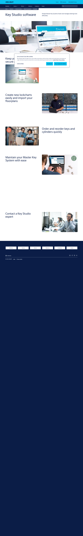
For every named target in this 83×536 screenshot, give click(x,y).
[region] (41, 60)
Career (43, 6)
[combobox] (70, 6)
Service (15, 6)
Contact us (37, 6)
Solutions (7, 6)
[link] (57, 2)
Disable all (49, 63)
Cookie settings (20, 63)
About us (30, 6)
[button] (10, 6)
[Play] (59, 103)
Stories (22, 6)
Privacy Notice (62, 59)
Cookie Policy (55, 59)
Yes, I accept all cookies (60, 63)
